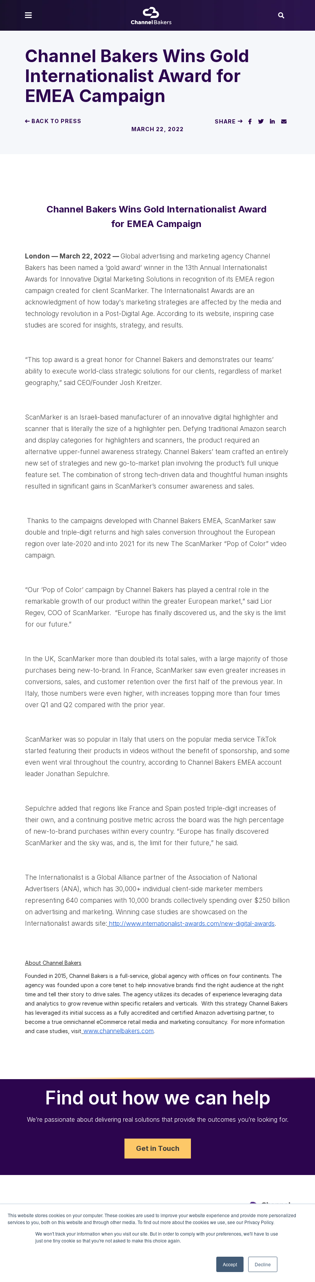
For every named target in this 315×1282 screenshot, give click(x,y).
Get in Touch (157, 1148)
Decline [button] (263, 1264)
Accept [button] (230, 1264)
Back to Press (55, 121)
